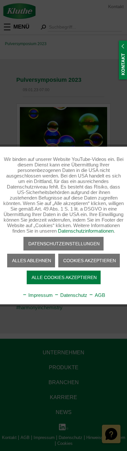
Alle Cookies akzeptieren (64, 277)
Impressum (40, 295)
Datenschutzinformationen (86, 231)
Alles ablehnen (31, 260)
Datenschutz (73, 295)
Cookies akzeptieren (89, 260)
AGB (99, 295)
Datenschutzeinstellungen (64, 243)
